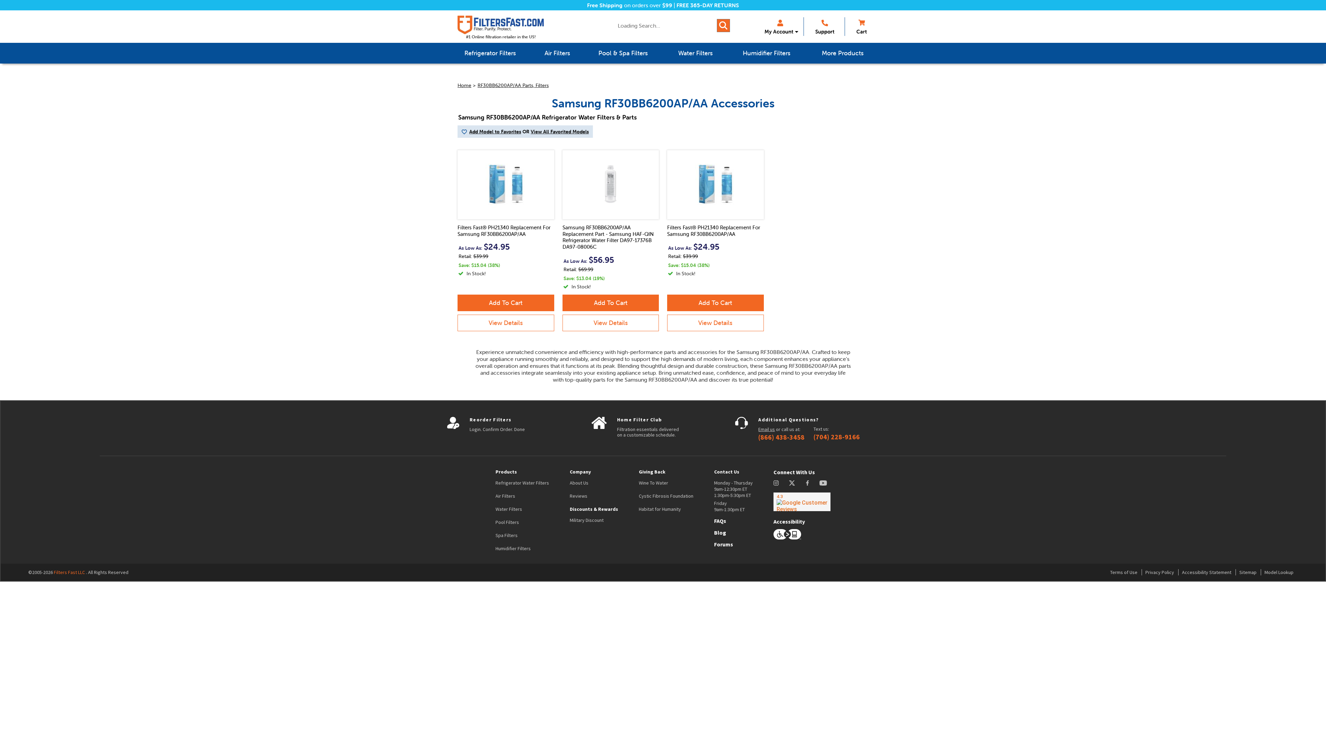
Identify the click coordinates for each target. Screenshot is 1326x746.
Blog (720, 532)
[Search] (723, 25)
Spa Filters (507, 535)
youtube (823, 483)
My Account (779, 31)
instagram (776, 483)
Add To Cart (505, 303)
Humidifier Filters (513, 548)
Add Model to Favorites (495, 131)
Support (824, 31)
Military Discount (587, 520)
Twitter (792, 483)
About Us (579, 483)
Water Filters (509, 509)
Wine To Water (653, 483)
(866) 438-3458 (781, 437)
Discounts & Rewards (594, 509)
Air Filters (505, 496)
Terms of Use (1123, 572)
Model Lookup (1279, 572)
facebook (807, 483)
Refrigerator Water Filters (522, 483)
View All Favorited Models (560, 131)
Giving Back (652, 472)
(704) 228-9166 (837, 436)
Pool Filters (507, 522)
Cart (861, 31)
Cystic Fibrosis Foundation (666, 496)
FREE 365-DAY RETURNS (707, 5)
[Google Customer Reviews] (802, 501)
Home (464, 85)
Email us (766, 429)
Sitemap (1248, 572)
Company (580, 472)
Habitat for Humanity (660, 509)
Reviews (578, 496)
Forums (723, 544)
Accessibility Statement (1206, 572)
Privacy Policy (1159, 572)
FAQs (720, 520)
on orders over (629, 5)
